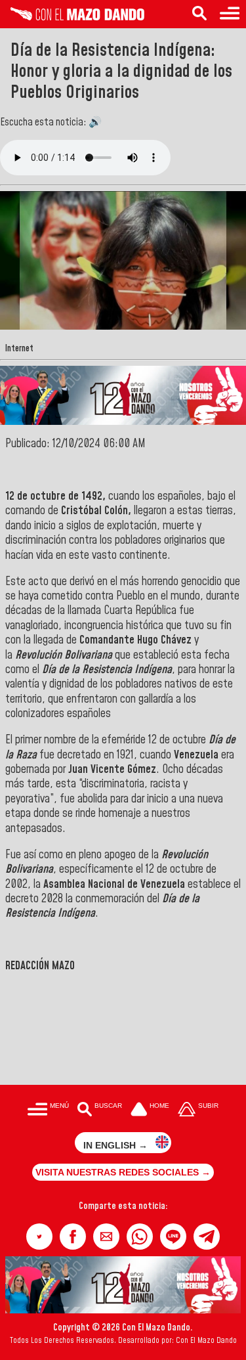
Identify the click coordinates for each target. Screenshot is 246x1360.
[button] (39, 1236)
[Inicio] (72, 17)
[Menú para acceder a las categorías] (229, 14)
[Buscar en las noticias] (199, 14)
